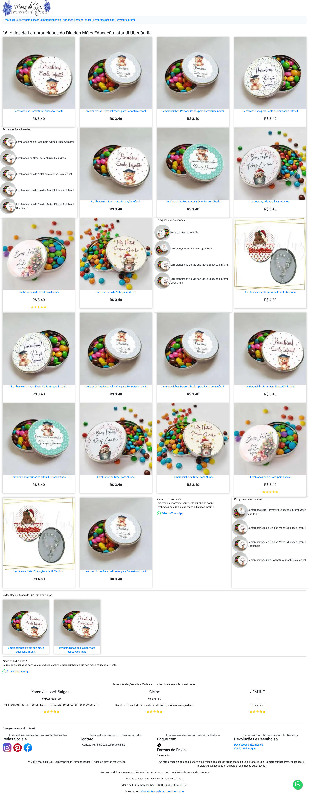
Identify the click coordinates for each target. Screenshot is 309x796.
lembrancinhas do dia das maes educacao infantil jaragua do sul (38, 735)
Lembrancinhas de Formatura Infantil (114, 19)
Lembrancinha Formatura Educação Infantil (38, 111)
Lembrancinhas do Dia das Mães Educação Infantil (45, 190)
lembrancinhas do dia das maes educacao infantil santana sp (270, 735)
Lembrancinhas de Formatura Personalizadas (66, 19)
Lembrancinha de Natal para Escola (38, 292)
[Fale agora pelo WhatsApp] (298, 785)
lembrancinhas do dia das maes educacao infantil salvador (193, 735)
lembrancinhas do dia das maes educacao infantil (26, 649)
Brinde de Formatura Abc (185, 232)
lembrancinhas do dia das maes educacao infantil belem (116, 735)
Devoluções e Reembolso (248, 744)
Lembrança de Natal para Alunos (270, 201)
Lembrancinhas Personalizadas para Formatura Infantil (115, 111)
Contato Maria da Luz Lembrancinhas (103, 744)
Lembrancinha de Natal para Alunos (115, 292)
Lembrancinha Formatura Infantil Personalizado (193, 201)
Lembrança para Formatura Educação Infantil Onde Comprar (277, 511)
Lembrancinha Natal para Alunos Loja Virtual (41, 157)
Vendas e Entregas (244, 748)
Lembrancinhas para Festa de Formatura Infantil (270, 111)
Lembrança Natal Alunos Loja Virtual (191, 248)
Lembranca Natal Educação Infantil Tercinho (270, 292)
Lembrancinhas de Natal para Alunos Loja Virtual (44, 174)
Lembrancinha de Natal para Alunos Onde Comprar (45, 141)
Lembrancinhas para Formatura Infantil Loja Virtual (277, 559)
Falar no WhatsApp (172, 513)
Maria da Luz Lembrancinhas (21, 19)
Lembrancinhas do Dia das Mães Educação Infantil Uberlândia (45, 206)
